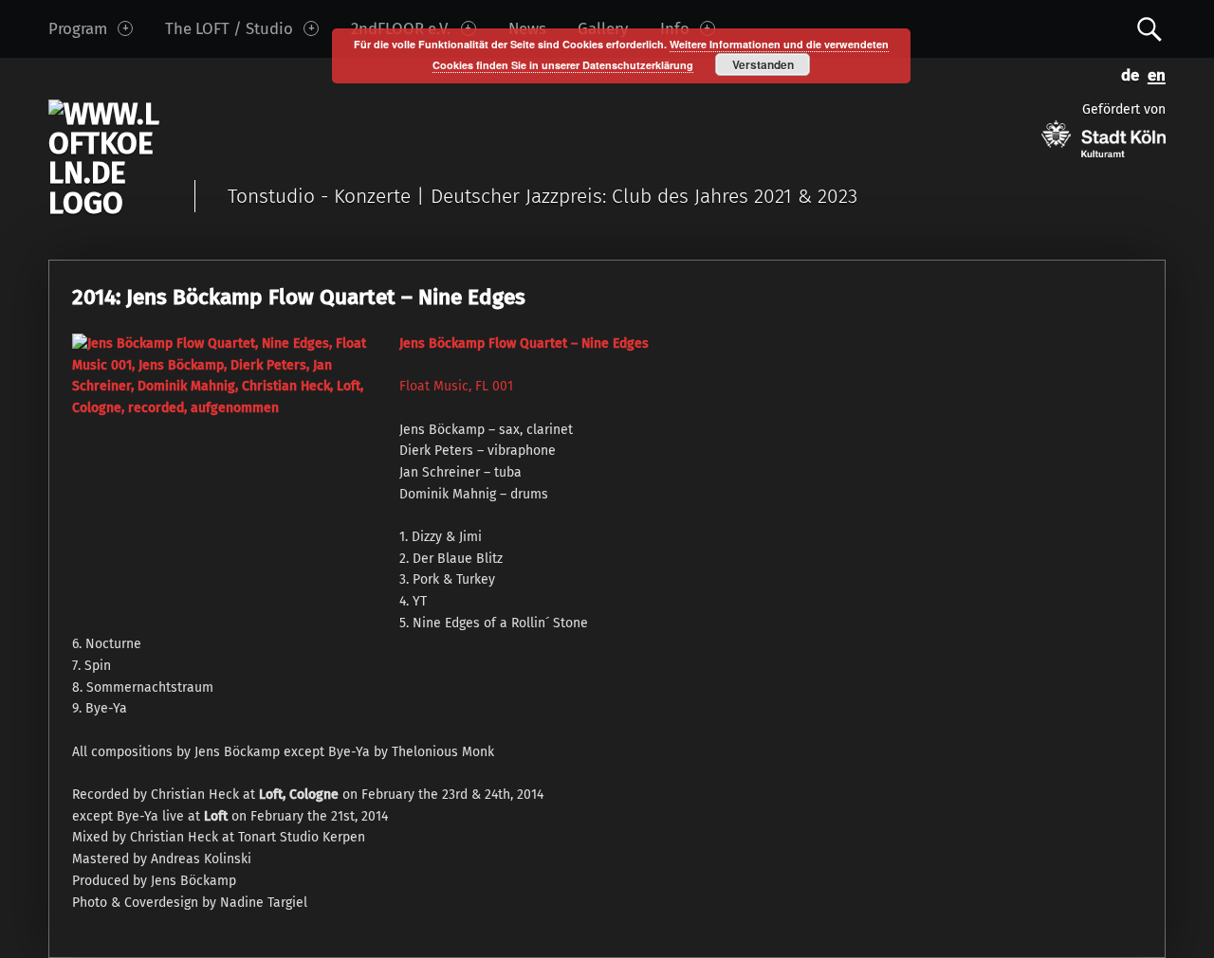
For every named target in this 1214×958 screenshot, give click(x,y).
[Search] (1149, 28)
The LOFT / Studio (229, 28)
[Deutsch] (1126, 73)
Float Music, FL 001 (456, 386)
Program (77, 28)
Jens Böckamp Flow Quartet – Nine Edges (524, 343)
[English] (1152, 73)
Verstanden (763, 64)
